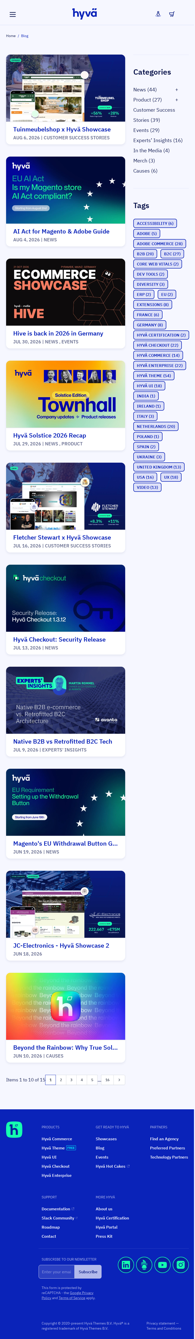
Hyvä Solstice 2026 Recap (49, 435)
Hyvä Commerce (57, 1138)
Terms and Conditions (164, 1328)
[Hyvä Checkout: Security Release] (65, 598)
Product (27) (147, 99)
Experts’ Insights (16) (158, 140)
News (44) (145, 89)
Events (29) (146, 130)
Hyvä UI (49, 1157)
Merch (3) (144, 160)
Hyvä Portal (107, 1227)
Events (69, 342)
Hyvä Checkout (56, 1166)
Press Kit (104, 1236)
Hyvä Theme (53, 1147)
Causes (54, 1056)
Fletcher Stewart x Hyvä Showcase (62, 537)
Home (11, 36)
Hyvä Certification (112, 1217)
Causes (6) (145, 170)
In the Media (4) (151, 150)
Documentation (56, 1208)
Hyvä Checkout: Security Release (59, 639)
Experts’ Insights (64, 750)
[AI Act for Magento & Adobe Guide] (65, 190)
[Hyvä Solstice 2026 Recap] (65, 394)
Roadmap (51, 1227)
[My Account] (158, 14)
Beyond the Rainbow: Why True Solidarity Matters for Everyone (102, 1047)
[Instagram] (181, 1280)
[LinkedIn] (126, 1280)
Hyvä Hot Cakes (110, 1166)
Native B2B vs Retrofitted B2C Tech (62, 741)
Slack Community (58, 1217)
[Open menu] (13, 14)
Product (72, 444)
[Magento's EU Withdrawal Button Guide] (65, 802)
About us (104, 1208)
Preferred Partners (167, 1147)
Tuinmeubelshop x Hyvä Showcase (62, 129)
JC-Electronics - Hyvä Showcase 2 (61, 945)
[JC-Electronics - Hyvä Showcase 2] (65, 904)
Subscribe (88, 1271)
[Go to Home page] (84, 14)
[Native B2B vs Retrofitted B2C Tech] (65, 700)
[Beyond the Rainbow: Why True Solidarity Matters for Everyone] (65, 1006)
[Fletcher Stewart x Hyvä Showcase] (65, 496)
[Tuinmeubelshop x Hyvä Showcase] (65, 88)
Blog (100, 1147)
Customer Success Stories (77, 138)
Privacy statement (161, 1323)
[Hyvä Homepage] (14, 1130)
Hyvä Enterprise (57, 1175)
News (50, 240)
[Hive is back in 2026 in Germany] (65, 292)
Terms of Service (72, 1298)
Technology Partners (169, 1157)
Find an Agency (164, 1138)
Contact (49, 1236)
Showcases (106, 1138)
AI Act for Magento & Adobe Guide (61, 231)
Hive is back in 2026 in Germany (58, 333)
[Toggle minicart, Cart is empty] (172, 14)
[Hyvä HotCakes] (144, 1280)
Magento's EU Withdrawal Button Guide (69, 843)
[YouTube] (162, 1280)
